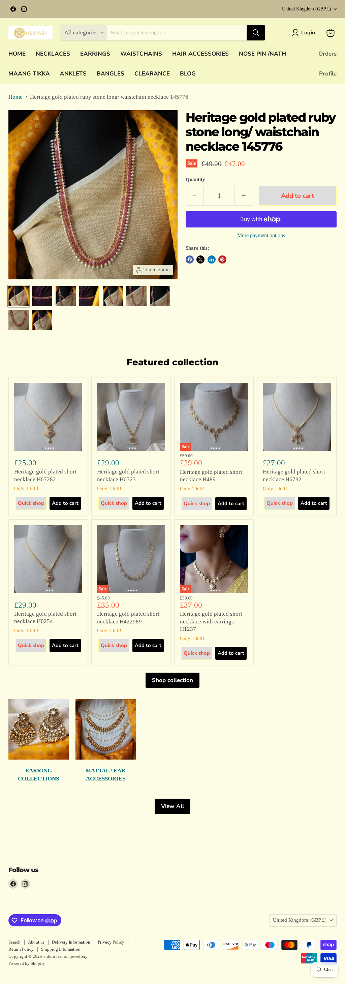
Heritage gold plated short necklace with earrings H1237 (211, 621)
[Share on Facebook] (190, 259)
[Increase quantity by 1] (244, 196)
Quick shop (31, 503)
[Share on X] (200, 259)
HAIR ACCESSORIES (200, 54)
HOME (17, 54)
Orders (327, 54)
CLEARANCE (152, 74)
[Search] (256, 32)
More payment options (261, 235)
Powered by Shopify (26, 963)
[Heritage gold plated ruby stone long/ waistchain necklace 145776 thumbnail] (18, 296)
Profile (328, 74)
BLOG (188, 74)
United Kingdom (306, 8)
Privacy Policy (111, 942)
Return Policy (21, 949)
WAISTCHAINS (141, 54)
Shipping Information (61, 949)
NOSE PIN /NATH (262, 54)
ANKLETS (73, 74)
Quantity (195, 179)
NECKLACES (53, 54)
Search (14, 942)
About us (36, 942)
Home (15, 97)
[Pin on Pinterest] (222, 259)
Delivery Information (71, 942)
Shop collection (172, 680)
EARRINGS (95, 54)
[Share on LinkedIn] (212, 259)
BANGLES (110, 74)
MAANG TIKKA (29, 74)
